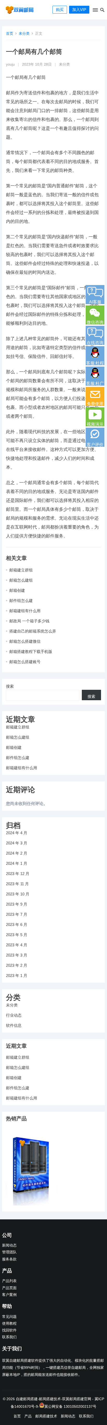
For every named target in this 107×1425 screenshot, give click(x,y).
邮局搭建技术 (46, 1416)
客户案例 (9, 1295)
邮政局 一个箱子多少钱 (29, 621)
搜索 (10, 686)
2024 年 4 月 (16, 833)
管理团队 (9, 1252)
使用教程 (9, 1323)
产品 (28, 1416)
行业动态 (14, 1015)
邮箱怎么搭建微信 (25, 641)
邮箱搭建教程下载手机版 (30, 651)
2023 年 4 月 (16, 945)
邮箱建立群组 (21, 570)
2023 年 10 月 (17, 894)
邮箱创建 (17, 590)
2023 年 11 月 (17, 884)
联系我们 (9, 1337)
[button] (95, 11)
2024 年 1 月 (16, 863)
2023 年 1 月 (16, 975)
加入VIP (79, 9)
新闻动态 (9, 1245)
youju (10, 64)
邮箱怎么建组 (21, 580)
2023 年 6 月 (16, 924)
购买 (60, 9)
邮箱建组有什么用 (25, 611)
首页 (9, 33)
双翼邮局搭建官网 (76, 1399)
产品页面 (9, 1288)
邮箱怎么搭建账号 (25, 661)
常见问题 (9, 1317)
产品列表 (9, 1281)
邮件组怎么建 (21, 600)
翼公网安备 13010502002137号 (70, 1406)
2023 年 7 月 (16, 914)
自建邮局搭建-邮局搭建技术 (38, 1399)
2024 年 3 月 (16, 843)
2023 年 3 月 (16, 955)
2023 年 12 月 (17, 873)
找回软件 (9, 1330)
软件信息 (14, 1025)
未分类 (24, 33)
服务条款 (9, 1259)
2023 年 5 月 (16, 934)
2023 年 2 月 (16, 965)
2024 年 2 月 (16, 853)
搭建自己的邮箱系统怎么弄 (32, 631)
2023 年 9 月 (16, 904)
